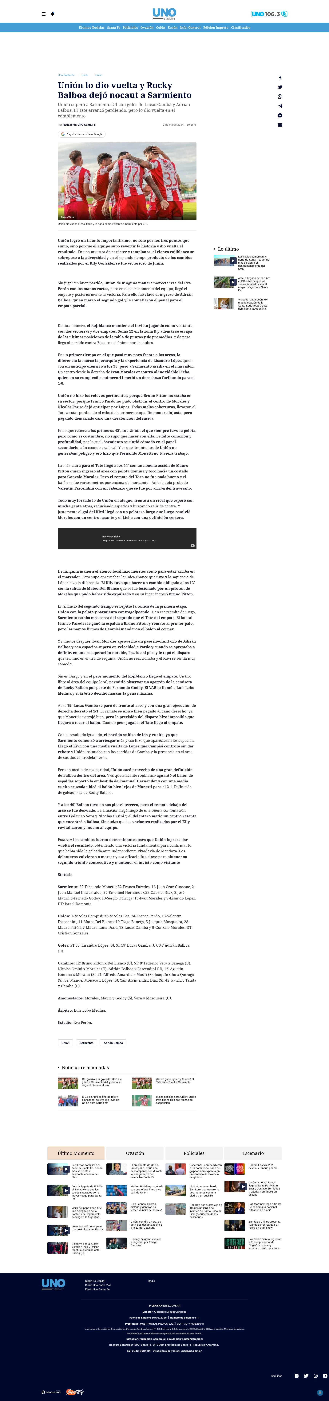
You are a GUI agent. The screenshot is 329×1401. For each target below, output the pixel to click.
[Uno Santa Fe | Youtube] (325, 1376)
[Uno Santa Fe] (164, 14)
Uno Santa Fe (66, 75)
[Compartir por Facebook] (280, 77)
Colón (160, 27)
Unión (172, 27)
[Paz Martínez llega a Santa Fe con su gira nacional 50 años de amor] (253, 1208)
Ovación (147, 27)
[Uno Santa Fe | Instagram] (315, 1376)
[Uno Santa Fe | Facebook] (296, 1376)
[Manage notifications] (320, 1393)
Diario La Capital (95, 1280)
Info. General (190, 27)
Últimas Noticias (92, 27)
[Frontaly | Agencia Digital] (72, 1392)
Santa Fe (113, 27)
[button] (44, 14)
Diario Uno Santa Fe (97, 1289)
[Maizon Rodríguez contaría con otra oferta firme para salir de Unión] (135, 1190)
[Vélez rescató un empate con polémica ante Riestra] (76, 1230)
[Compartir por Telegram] (280, 106)
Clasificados (240, 27)
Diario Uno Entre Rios (98, 1285)
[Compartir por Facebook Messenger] (280, 115)
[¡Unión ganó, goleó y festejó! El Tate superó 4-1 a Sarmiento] (164, 1083)
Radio (151, 1280)
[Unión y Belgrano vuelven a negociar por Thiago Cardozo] (135, 1243)
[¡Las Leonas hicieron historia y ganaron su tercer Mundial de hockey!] (135, 1208)
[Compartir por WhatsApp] (280, 96)
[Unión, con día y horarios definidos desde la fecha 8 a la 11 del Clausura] (135, 1225)
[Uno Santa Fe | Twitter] (306, 1376)
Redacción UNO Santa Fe (79, 124)
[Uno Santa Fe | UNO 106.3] (269, 14)
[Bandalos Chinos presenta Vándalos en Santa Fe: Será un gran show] (253, 1225)
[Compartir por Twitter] (280, 87)
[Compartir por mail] (280, 125)
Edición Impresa (215, 27)
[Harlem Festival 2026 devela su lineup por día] (253, 1169)
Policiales (130, 27)
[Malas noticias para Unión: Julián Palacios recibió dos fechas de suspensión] (164, 1100)
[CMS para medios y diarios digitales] (51, 1392)
